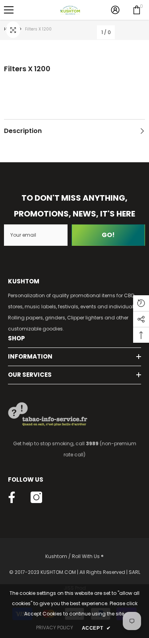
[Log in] (115, 10)
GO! (108, 234)
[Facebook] (12, 497)
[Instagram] (36, 497)
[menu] (9, 10)
